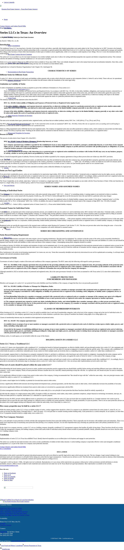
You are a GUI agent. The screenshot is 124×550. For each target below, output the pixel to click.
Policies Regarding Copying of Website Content (14, 515)
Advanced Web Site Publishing (18, 541)
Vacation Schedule (5, 525)
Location (2, 523)
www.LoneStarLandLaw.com (9, 465)
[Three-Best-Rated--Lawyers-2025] (16, 501)
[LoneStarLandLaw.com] (19, 9)
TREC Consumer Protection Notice (11, 510)
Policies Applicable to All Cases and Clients (13, 513)
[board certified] (17, 500)
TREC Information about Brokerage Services (14, 511)
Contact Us (3, 532)
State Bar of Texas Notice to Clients (11, 508)
